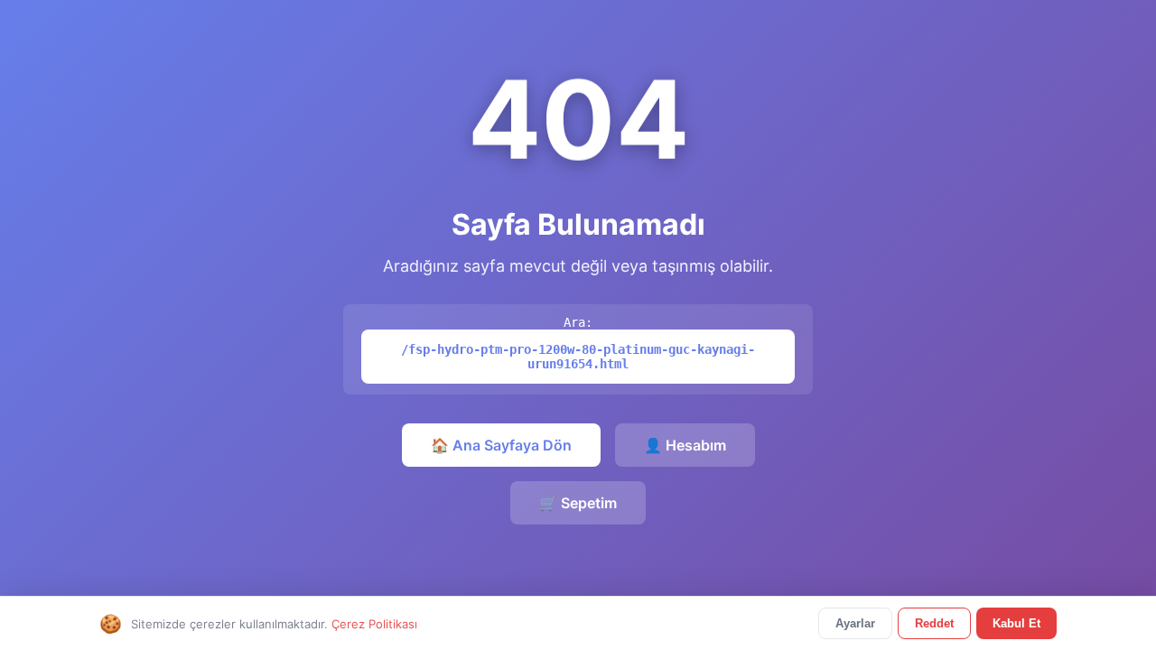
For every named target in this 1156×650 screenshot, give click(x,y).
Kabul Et (1016, 623)
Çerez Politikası (374, 624)
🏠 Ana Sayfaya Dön (501, 445)
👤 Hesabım (685, 445)
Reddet (934, 623)
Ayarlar (855, 623)
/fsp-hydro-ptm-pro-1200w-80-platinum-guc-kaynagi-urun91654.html (578, 356)
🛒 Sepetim (578, 503)
